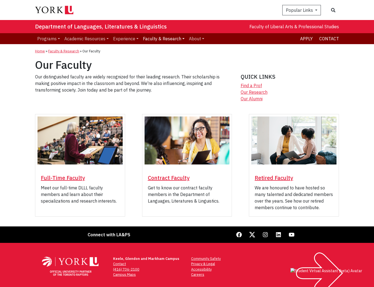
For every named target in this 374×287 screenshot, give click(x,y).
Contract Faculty (168, 177)
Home (40, 51)
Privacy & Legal (203, 264)
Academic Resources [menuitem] (84, 38)
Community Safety (206, 258)
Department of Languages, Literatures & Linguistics (101, 26)
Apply (306, 38)
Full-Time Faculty (63, 177)
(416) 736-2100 (126, 269)
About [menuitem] (195, 38)
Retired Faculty (274, 177)
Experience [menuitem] (124, 38)
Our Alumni (252, 98)
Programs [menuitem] (47, 38)
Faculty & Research (63, 51)
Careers (197, 274)
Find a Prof (251, 85)
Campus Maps (124, 274)
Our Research (254, 92)
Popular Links (300, 10)
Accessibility (201, 269)
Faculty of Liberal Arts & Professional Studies (294, 26)
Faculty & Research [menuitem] (162, 38)
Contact (329, 38)
